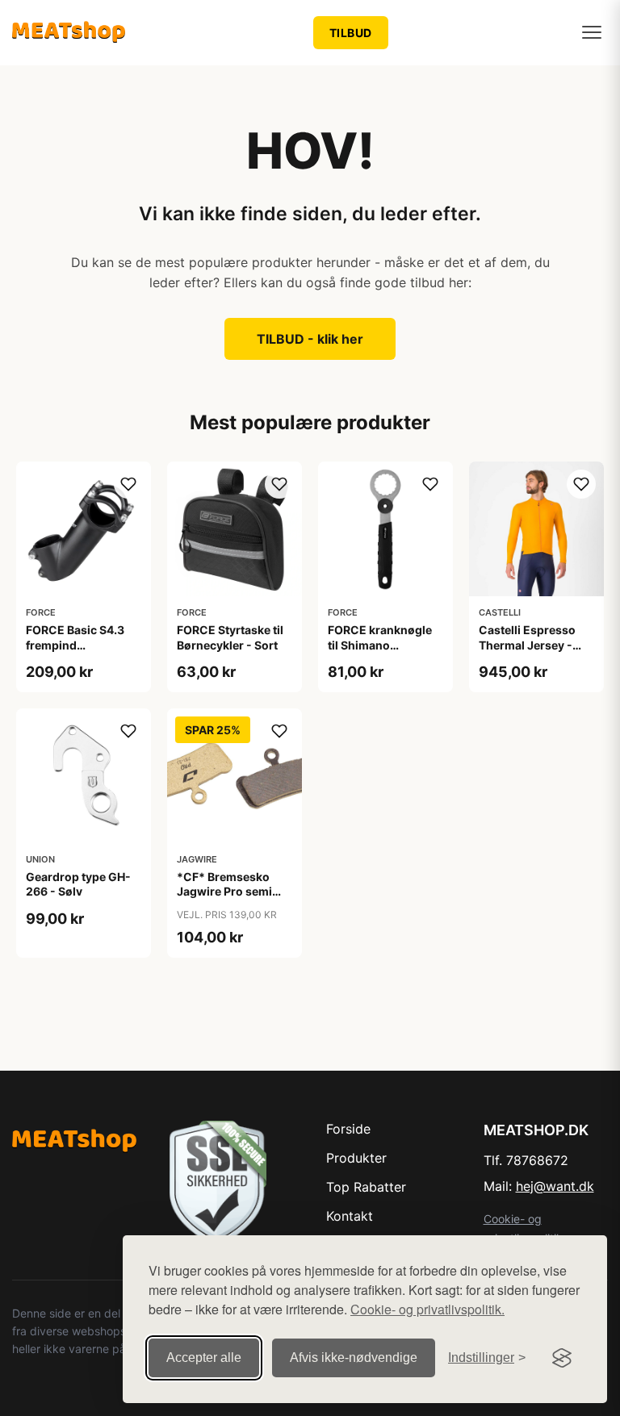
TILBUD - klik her (310, 339)
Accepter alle (203, 1357)
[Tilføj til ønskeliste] (128, 484)
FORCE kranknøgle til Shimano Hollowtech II (380, 644)
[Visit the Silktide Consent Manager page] (561, 1358)
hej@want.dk (555, 1186)
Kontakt (349, 1216)
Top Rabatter (366, 1187)
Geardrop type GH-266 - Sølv (78, 884)
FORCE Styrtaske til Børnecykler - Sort (230, 637)
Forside (348, 1129)
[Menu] (592, 32)
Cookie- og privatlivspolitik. (427, 1309)
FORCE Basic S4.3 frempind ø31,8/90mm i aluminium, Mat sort (81, 652)
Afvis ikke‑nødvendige (353, 1357)
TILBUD (350, 33)
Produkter (356, 1158)
